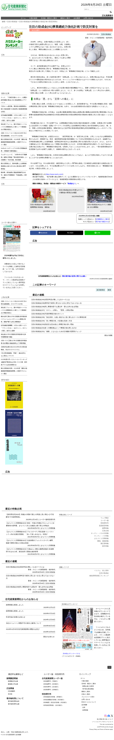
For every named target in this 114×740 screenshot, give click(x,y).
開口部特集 (105, 543)
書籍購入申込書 (13, 684)
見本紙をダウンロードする (71, 653)
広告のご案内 (85, 694)
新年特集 (105, 546)
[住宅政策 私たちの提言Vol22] (14, 423)
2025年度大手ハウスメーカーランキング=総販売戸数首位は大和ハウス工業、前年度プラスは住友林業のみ (14, 362)
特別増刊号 (51, 519)
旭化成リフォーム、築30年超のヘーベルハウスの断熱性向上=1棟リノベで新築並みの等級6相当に (14, 127)
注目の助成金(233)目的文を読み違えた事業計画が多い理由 (52, 324)
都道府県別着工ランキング (99, 576)
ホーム (23, 18)
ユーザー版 (43, 519)
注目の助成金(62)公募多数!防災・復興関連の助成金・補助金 (42, 206)
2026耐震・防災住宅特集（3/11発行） (55, 702)
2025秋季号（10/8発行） (51, 689)
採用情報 (85, 710)
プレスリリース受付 (87, 697)
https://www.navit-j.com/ (54, 174)
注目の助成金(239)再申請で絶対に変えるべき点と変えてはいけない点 (56, 303)
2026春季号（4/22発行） (51, 684)
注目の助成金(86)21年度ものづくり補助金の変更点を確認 (71, 191)
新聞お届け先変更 (88, 686)
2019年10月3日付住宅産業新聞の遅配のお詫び (22, 629)
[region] (71, 258)
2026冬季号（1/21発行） (51, 687)
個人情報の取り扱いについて (105, 719)
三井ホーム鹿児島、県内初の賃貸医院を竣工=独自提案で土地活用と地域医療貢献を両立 (14, 109)
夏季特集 (105, 528)
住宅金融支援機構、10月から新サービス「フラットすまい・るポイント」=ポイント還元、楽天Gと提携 (14, 118)
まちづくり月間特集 (48, 528)
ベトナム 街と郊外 (101, 570)
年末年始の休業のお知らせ (15, 617)
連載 (3, 21)
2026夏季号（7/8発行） (51, 681)
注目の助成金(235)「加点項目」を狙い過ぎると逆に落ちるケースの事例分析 (58, 317)
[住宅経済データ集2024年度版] (14, 395)
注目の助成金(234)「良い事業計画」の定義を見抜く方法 (51, 321)
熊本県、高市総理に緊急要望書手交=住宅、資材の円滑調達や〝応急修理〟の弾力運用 (14, 175)
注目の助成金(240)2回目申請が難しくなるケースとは (50, 299)
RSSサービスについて (88, 702)
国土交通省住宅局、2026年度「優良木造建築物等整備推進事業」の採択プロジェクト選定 (14, 142)
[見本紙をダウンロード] (77, 650)
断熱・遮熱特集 (103, 541)
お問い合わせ (88, 18)
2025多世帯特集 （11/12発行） (53, 705)
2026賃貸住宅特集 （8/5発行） (53, 697)
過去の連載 (108, 335)
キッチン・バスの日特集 (100, 533)
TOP (109, 667)
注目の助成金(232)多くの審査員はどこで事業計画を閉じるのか (54, 328)
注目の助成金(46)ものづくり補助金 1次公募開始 (99, 206)
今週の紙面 (33, 18)
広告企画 (105, 531)
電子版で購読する (102, 222)
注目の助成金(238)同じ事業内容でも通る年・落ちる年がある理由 (54, 307)
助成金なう (72, 183)
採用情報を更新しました (15, 605)
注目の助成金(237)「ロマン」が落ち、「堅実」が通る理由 (52, 310)
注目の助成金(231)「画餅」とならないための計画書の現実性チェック (56, 331)
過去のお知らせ (49, 637)
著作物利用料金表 (13, 701)
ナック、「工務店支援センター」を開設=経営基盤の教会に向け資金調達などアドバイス (14, 100)
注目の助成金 (12, 21)
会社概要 (77, 18)
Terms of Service (104, 729)
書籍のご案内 (65, 18)
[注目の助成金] (14, 33)
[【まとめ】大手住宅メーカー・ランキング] (14, 44)
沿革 (83, 707)
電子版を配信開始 (88, 689)
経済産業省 (101, 290)
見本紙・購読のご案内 (49, 18)
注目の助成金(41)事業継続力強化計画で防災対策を (38, 21)
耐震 (109, 290)
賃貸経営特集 (104, 526)
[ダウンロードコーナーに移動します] (11, 251)
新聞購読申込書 (13, 681)
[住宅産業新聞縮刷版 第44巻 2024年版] (14, 451)
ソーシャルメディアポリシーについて (102, 721)
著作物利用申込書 (13, 704)
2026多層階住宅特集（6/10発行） (54, 699)
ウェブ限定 (105, 518)
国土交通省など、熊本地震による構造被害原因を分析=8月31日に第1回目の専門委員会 (14, 166)
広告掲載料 (11, 691)
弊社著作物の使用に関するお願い (74, 276)
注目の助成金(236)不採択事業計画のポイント (47, 314)
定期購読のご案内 (102, 219)
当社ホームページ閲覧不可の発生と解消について (23, 623)
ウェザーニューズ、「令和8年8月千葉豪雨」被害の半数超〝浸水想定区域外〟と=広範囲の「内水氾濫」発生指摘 (14, 157)
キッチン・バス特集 (101, 536)
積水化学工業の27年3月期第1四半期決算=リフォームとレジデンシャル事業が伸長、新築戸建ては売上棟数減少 (14, 319)
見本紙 (10, 694)
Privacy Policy (93, 729)
